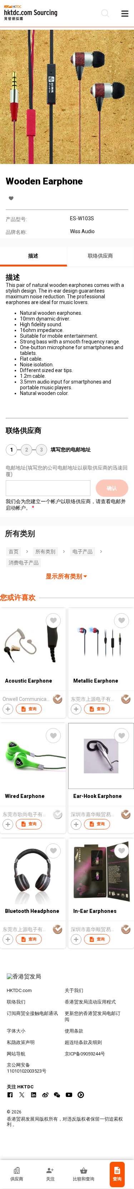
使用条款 (74, 1031)
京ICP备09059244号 (85, 1053)
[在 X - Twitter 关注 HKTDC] (22, 1095)
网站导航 (16, 1053)
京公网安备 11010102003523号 (26, 1068)
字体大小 (16, 1031)
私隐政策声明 (21, 1042)
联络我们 (16, 1002)
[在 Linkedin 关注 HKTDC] (33, 1095)
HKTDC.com (19, 990)
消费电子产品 (24, 562)
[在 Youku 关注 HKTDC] (81, 1095)
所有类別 (45, 551)
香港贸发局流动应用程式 (90, 1002)
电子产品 (83, 551)
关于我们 (74, 990)
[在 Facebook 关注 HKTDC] (10, 1095)
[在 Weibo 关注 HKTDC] (45, 1095)
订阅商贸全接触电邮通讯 (32, 1013)
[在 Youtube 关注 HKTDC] (69, 1095)
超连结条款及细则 (83, 1042)
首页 (14, 551)
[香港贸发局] (67, 980)
